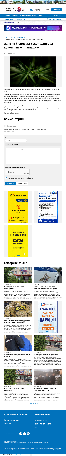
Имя (5, 131)
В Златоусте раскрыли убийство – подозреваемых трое (45, 389)
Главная (7, 16)
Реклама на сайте (42, 424)
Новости (15, 16)
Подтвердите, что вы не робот (15, 167)
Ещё (40, 16)
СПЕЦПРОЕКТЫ (9, 19)
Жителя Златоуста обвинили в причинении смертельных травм (45, 288)
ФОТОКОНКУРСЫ (20, 19)
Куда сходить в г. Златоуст (40, 420)
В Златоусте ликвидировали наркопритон (14, 288)
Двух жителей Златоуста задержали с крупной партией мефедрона (17, 321)
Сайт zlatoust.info (8, 22)
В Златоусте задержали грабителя (46, 355)
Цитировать (9, 131)
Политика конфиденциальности (10, 441)
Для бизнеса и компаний (16, 415)
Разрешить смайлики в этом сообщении (20, 178)
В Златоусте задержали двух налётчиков (14, 389)
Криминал (21, 37)
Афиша (35, 418)
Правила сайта (7, 423)
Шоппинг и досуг (42, 415)
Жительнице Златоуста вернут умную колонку (17, 355)
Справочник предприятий (28, 16)
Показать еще (33, 404)
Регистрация (56, 9)
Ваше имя (8, 138)
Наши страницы (11, 420)
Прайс (35, 427)
